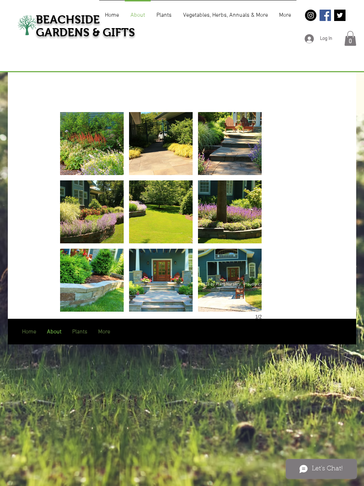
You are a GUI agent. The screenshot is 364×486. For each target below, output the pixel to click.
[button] (350, 38)
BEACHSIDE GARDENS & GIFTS (85, 26)
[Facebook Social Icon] (325, 15)
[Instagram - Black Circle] (310, 15)
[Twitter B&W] (340, 15)
